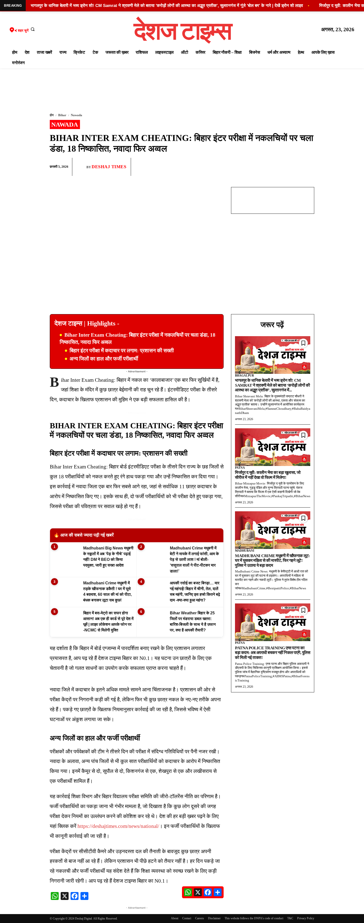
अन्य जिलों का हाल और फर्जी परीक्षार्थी (104, 359)
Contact (186, 918)
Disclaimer (214, 918)
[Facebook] (275, 167)
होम (52, 115)
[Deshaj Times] (81, 167)
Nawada (76, 115)
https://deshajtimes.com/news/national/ (118, 826)
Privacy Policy (305, 918)
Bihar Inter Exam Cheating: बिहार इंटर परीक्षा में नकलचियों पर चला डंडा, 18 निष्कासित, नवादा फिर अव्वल (137, 338)
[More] (309, 167)
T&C (290, 918)
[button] (32, 29)
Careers (199, 918)
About (174, 918)
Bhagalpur (244, 375)
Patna (240, 467)
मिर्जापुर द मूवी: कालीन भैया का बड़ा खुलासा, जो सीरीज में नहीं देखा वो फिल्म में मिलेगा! (268, 475)
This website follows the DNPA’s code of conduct (254, 918)
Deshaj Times (109, 166)
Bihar (62, 115)
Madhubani (244, 550)
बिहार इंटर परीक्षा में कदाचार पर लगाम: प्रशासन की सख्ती (122, 350)
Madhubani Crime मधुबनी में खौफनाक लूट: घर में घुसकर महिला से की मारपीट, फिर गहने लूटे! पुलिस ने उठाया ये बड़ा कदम (272, 560)
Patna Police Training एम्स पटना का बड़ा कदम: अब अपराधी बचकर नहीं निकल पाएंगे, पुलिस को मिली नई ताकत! (272, 653)
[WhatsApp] (286, 167)
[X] (297, 167)
